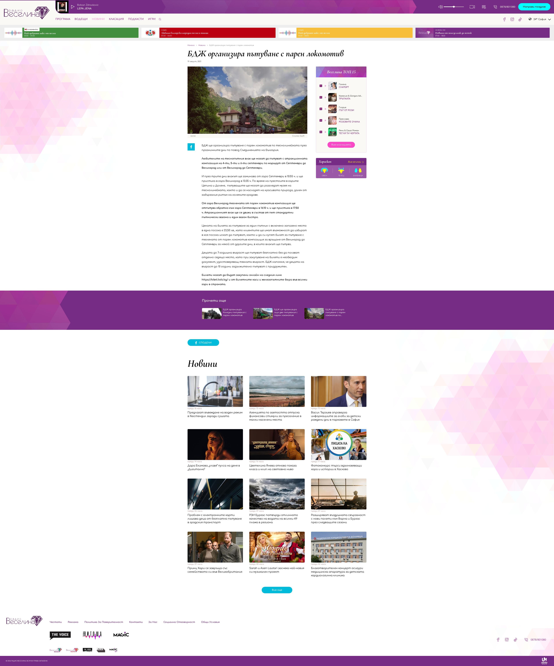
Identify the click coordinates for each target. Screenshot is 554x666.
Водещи (81, 19)
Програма (62, 19)
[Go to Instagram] (512, 19)
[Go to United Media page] (544, 660)
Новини (98, 19)
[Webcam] (472, 7)
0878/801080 (507, 6)
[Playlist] (484, 7)
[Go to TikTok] (519, 19)
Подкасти (136, 19)
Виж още (277, 590)
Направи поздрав (534, 6)
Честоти (56, 622)
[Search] (160, 19)
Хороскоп (340, 161)
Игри (152, 19)
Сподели (205, 343)
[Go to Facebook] (504, 19)
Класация (116, 19)
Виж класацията (341, 145)
